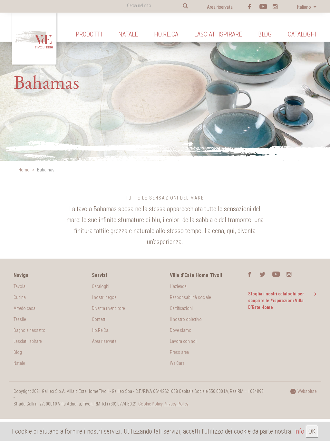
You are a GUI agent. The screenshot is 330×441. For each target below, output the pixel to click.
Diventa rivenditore (108, 308)
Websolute (306, 391)
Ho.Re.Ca (166, 34)
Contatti (99, 319)
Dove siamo (180, 330)
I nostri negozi (104, 297)
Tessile (20, 319)
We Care (177, 363)
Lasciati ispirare (218, 34)
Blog (265, 34)
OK (311, 431)
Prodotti (89, 34)
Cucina (20, 297)
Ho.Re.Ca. (100, 330)
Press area (179, 352)
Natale (128, 34)
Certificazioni (181, 308)
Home (23, 169)
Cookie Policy (150, 403)
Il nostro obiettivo (186, 319)
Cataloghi (302, 34)
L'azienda (178, 286)
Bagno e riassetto (29, 330)
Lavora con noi (183, 341)
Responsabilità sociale (190, 297)
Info (299, 431)
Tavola (19, 286)
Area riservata (220, 7)
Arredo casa (24, 308)
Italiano (304, 7)
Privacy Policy (176, 403)
